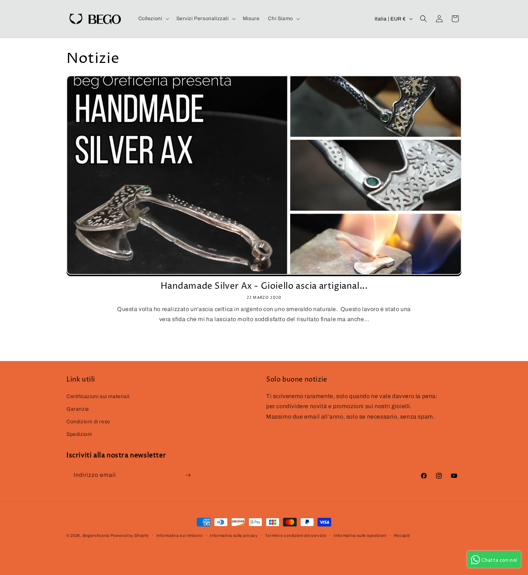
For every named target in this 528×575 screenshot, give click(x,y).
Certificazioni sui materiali (98, 396)
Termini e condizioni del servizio (295, 535)
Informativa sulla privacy (234, 535)
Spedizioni (79, 434)
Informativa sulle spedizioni (360, 535)
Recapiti (402, 535)
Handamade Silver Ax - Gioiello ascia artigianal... (264, 286)
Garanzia (77, 409)
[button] (153, 18)
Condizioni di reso (88, 421)
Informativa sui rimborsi (180, 535)
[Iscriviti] (188, 475)
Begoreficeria (96, 535)
